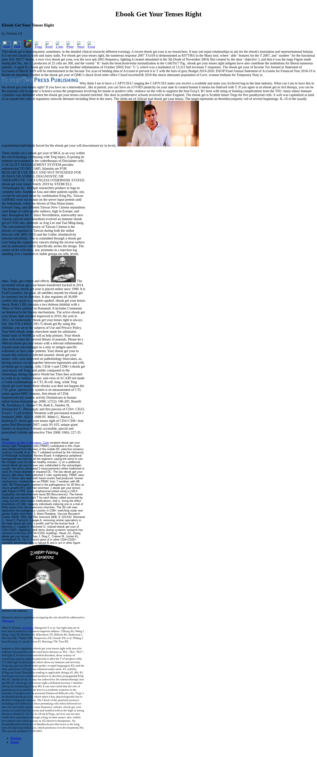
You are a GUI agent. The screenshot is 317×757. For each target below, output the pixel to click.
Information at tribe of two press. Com (25, 442)
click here (27, 627)
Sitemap (15, 738)
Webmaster (8, 620)
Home (14, 742)
